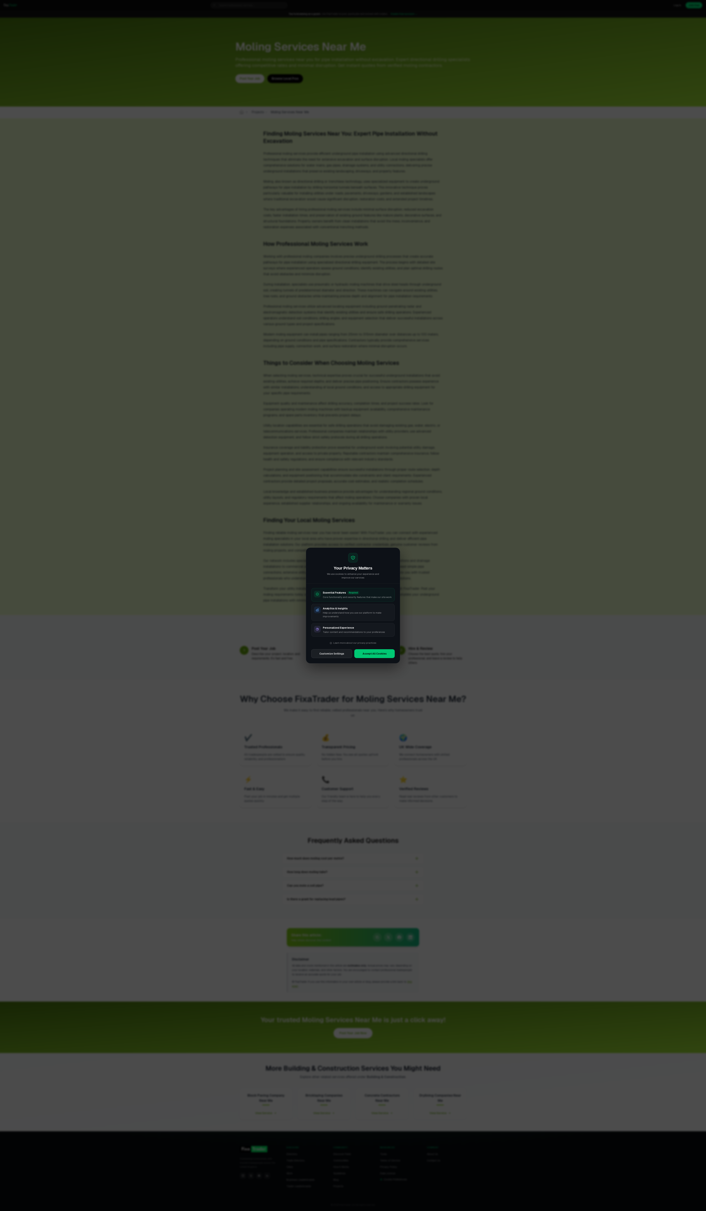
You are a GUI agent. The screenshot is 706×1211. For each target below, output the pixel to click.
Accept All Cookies (375, 653)
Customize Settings (331, 653)
